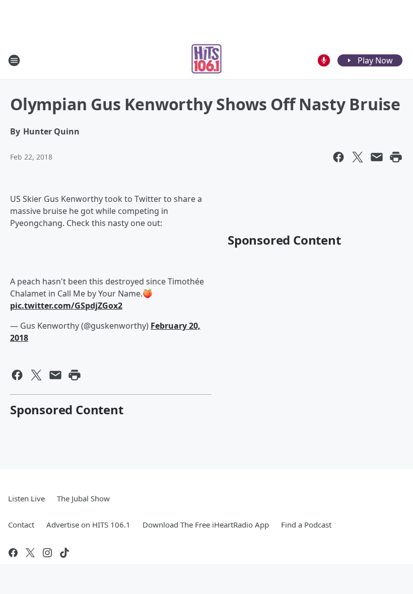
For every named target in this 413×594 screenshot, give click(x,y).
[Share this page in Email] (377, 157)
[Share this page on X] (358, 157)
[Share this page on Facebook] (338, 157)
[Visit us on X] (30, 553)
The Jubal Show (83, 498)
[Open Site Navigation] (14, 60)
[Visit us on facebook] (13, 553)
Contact (21, 524)
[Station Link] (206, 60)
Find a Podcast (306, 524)
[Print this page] (396, 157)
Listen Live (26, 498)
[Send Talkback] (324, 60)
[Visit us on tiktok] (64, 553)
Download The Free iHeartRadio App (206, 524)
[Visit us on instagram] (47, 553)
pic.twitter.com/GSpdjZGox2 (66, 305)
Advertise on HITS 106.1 (88, 524)
